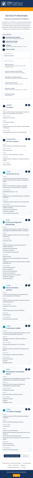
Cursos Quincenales (26, 463)
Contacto (10, 465)
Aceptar (16, 475)
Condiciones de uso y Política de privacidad (11, 463)
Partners (24, 467)
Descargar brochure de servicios (12, 456)
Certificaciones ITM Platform (13, 467)
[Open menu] (3, 9)
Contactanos (25, 456)
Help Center (16, 465)
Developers (22, 465)
